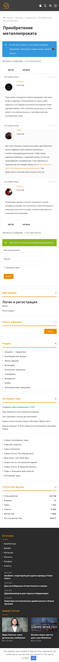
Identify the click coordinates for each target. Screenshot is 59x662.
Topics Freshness (12, 449)
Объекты (8, 557)
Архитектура (10, 544)
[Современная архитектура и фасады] (6, 5)
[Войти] (40, 6)
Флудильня (31, 17)
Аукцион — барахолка (15, 352)
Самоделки (9, 374)
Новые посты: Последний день (19, 453)
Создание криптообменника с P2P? (18, 407)
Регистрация (8, 311)
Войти (8, 276)
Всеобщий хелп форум (15, 356)
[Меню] (55, 6)
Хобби (7, 383)
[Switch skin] (45, 6)
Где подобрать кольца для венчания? (19, 416)
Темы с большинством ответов (19, 471)
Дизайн (7, 548)
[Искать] (50, 6)
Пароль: (7, 259)
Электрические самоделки (17, 387)
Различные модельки (14, 370)
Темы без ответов (12, 444)
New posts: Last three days (16, 458)
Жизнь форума (11, 361)
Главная (9, 17)
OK (33, 658)
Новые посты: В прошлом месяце (20, 467)
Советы (7, 566)
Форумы (19, 17)
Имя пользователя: (12, 250)
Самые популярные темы (16, 440)
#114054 (51, 126)
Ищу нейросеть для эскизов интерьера (20, 412)
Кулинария (9, 365)
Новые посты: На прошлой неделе (20, 462)
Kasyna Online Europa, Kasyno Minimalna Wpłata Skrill (26, 421)
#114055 (51, 182)
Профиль (8, 561)
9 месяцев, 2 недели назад (32, 49)
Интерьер (8, 552)
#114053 (51, 77)
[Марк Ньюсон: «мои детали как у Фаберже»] (15, 624)
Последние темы (12, 476)
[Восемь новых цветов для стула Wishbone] (44, 624)
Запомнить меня (13, 268)
